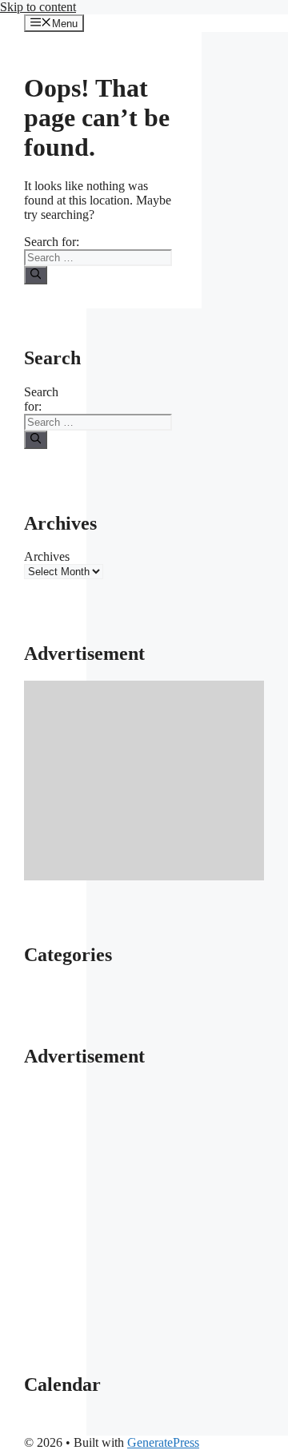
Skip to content (38, 7)
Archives (47, 556)
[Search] (35, 275)
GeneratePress (163, 1442)
